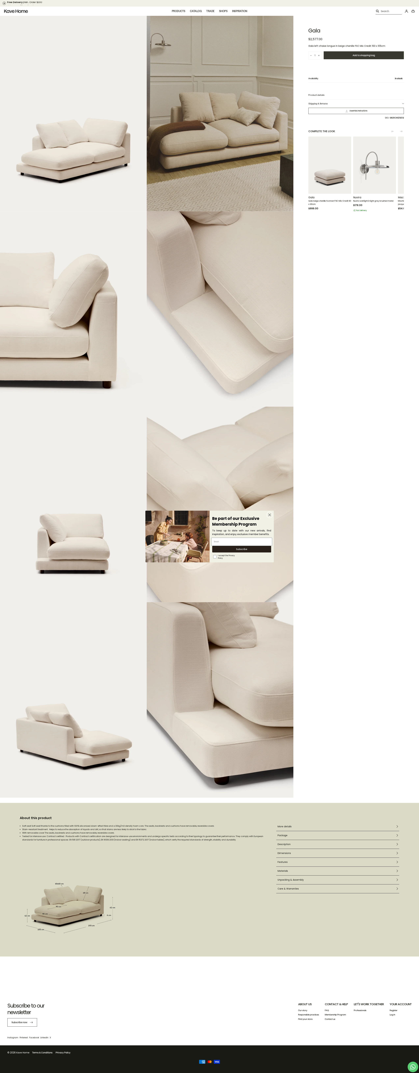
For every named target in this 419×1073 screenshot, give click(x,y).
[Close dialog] (269, 515)
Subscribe (241, 549)
